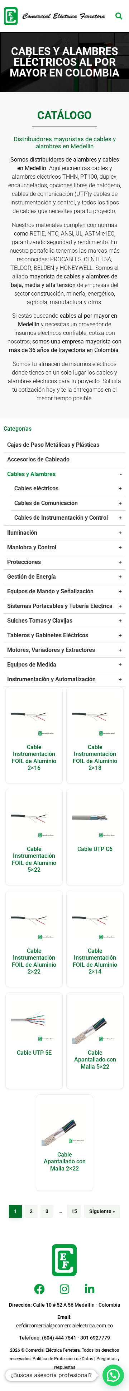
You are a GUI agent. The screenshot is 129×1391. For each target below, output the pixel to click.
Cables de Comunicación (46, 503)
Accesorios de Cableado (38, 459)
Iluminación (22, 532)
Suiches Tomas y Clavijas (39, 620)
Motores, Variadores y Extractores (51, 650)
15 (74, 1211)
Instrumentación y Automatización (51, 679)
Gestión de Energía (31, 576)
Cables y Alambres (31, 474)
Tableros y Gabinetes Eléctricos (47, 635)
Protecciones (24, 562)
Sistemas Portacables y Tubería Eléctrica (60, 606)
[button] (119, 16)
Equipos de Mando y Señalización (50, 591)
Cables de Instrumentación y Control (61, 517)
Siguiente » (102, 1211)
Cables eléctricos (36, 488)
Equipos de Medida (31, 664)
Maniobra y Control (31, 547)
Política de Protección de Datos (63, 1358)
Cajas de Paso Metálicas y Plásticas (53, 444)
